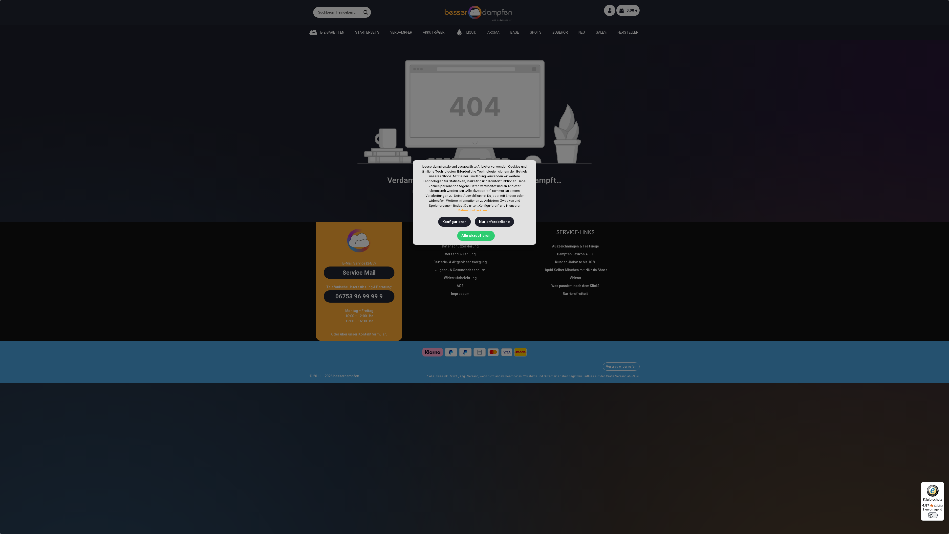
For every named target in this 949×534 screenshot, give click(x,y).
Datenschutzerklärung (460, 246)
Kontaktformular (372, 334)
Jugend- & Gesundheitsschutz (460, 270)
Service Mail (359, 272)
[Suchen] (366, 12)
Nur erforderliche (494, 222)
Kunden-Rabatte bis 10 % (575, 262)
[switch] (933, 515)
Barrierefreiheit (575, 294)
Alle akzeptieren (476, 235)
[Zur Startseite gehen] (478, 12)
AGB (460, 286)
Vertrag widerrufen (621, 366)
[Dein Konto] (610, 10)
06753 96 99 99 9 (359, 296)
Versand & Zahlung (460, 254)
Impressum (460, 294)
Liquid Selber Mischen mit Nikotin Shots (575, 270)
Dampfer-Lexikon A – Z (575, 254)
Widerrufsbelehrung (460, 278)
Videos (575, 278)
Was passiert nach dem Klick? (575, 286)
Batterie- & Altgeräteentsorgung (460, 262)
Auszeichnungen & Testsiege (575, 246)
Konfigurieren (454, 222)
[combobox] (337, 12)
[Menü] (941, 485)
